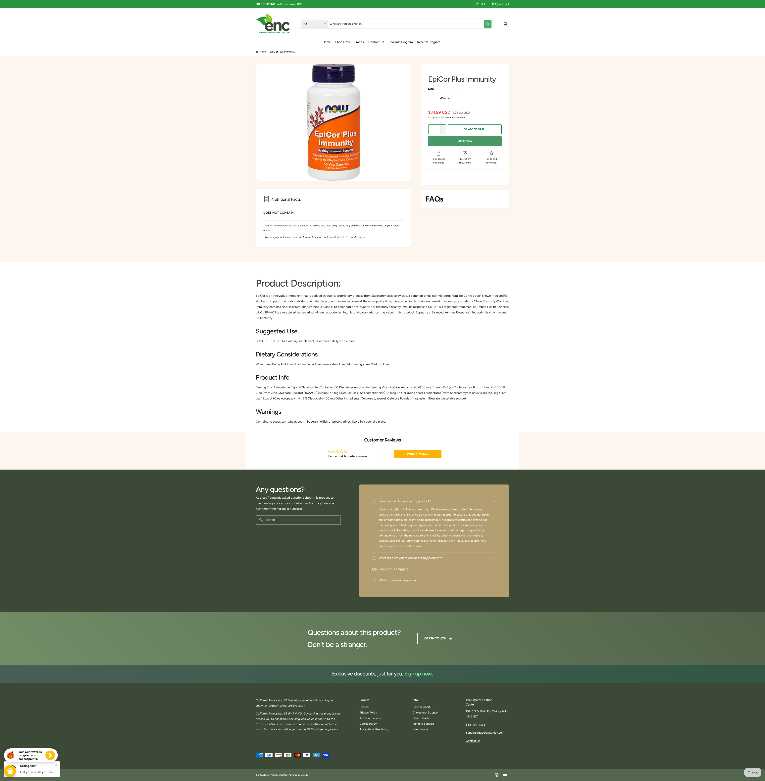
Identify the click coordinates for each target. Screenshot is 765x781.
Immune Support (423, 723)
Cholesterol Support (425, 712)
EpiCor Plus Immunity (282, 51)
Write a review (417, 454)
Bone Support (421, 707)
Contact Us (473, 741)
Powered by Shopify (298, 775)
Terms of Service (370, 718)
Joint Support (421, 729)
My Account (502, 4)
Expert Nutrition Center (275, 775)
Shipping (433, 117)
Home (263, 51)
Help (483, 4)
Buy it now (465, 140)
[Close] (56, 765)
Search (364, 707)
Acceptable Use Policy (374, 729)
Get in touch (435, 638)
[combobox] (410, 23)
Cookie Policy (368, 723)
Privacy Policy (368, 712)
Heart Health (421, 718)
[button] (505, 23)
